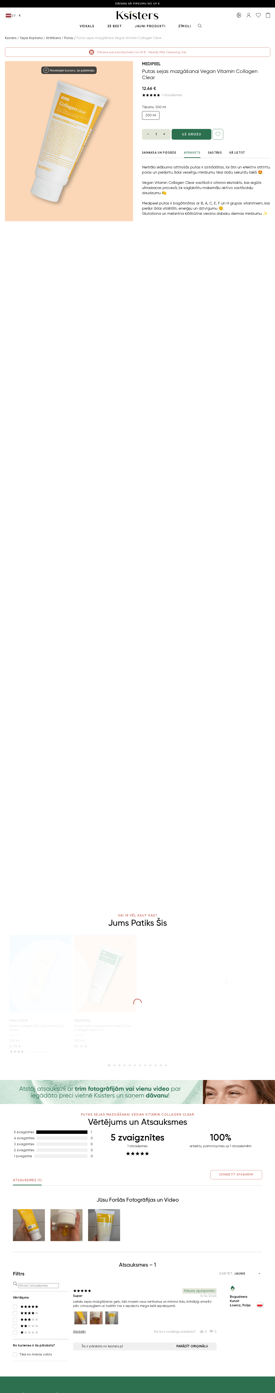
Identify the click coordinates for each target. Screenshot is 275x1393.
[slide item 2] (114, 1065)
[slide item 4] (124, 1065)
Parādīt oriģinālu (192, 1346)
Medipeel (151, 63)
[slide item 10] (155, 1065)
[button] (29, 1225)
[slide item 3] (119, 1065)
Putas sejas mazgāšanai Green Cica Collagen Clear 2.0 (102, 1028)
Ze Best (114, 26)
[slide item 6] (134, 1065)
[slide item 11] (160, 1065)
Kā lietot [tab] (237, 152)
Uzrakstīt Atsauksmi (236, 1174)
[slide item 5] (129, 1065)
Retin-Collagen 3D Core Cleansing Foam (36, 1028)
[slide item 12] (165, 1065)
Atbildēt (79, 1332)
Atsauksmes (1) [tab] (27, 1180)
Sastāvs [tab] (215, 152)
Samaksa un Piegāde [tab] (159, 152)
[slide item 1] (109, 1065)
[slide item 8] (145, 1065)
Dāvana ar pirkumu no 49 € (137, 3)
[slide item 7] (140, 1065)
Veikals (87, 26)
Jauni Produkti (150, 26)
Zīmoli (184, 26)
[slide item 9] (150, 1065)
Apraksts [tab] (192, 152)
